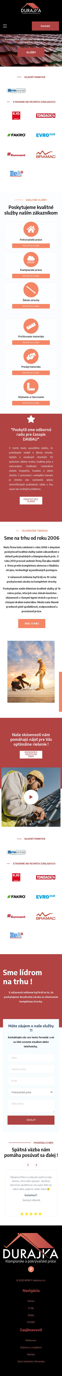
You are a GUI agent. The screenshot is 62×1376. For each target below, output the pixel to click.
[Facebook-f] (31, 1269)
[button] (31, 797)
